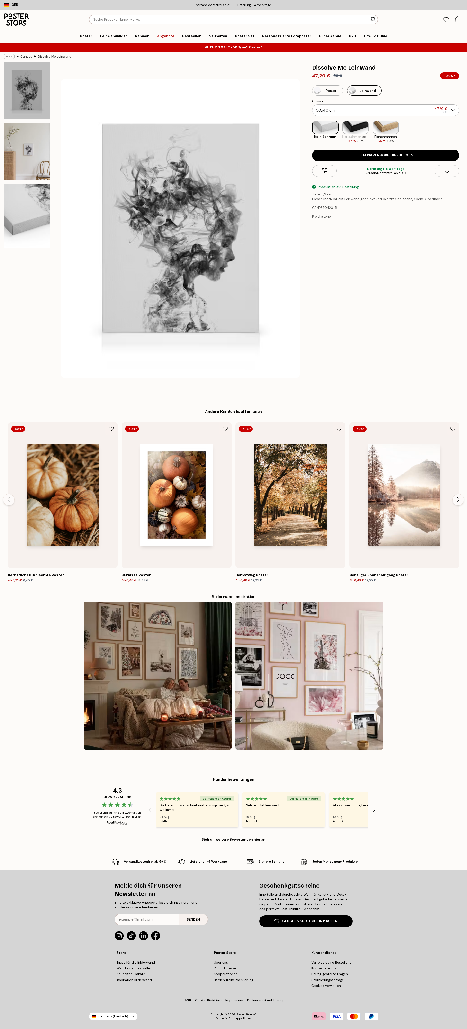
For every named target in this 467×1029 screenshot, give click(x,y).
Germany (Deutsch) (113, 1016)
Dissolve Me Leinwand (54, 57)
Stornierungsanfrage (327, 980)
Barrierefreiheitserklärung (233, 980)
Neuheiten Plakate (131, 974)
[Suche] (373, 19)
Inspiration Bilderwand (134, 980)
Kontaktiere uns (323, 968)
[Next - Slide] (463, 132)
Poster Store (244, 1014)
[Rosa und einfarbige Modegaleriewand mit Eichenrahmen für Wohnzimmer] (309, 676)
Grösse (317, 101)
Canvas (26, 57)
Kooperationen (226, 974)
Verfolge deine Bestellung (331, 962)
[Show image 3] (27, 216)
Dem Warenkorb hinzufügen (385, 155)
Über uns (221, 962)
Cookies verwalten (326, 985)
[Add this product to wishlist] (447, 171)
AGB (188, 1000)
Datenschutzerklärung (265, 1000)
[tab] (445, 19)
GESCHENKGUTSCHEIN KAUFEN (310, 921)
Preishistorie (321, 217)
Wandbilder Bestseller (134, 968)
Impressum (234, 1000)
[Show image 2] (27, 151)
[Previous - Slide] (308, 132)
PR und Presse (225, 968)
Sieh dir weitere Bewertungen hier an (233, 839)
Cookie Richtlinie (208, 1000)
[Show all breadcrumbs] (9, 56)
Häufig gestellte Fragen (329, 974)
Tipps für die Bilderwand (136, 962)
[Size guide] (324, 171)
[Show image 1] (27, 90)
